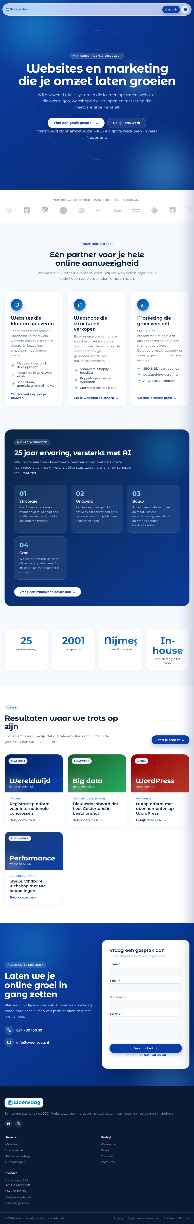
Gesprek (171, 9)
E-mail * (115, 980)
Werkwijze (108, 1144)
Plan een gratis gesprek (76, 123)
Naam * (115, 964)
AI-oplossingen (15, 1162)
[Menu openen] (185, 9)
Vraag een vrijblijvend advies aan (48, 592)
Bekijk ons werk (126, 123)
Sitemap (183, 1218)
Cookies (169, 1218)
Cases (105, 1150)
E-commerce (14, 1150)
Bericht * (116, 1013)
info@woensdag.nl (32, 1042)
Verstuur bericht (145, 1048)
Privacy (119, 1218)
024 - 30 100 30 (29, 1030)
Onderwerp (118, 997)
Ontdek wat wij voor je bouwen (34, 396)
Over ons (107, 1156)
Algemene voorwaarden (144, 1218)
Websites (11, 1144)
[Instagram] (18, 1124)
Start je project (170, 740)
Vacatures (108, 1162)
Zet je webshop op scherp (96, 398)
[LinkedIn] (9, 1124)
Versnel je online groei (157, 398)
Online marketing (17, 1156)
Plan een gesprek (17, 1203)
